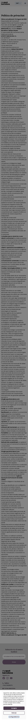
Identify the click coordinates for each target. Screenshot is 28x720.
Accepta (14, 708)
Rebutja (14, 713)
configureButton (14, 717)
